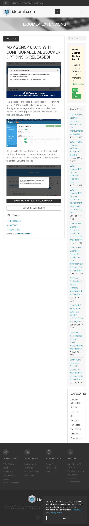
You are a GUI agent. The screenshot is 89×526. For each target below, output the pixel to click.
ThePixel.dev (78, 84)
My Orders (28, 468)
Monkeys (74, 420)
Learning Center (9, 475)
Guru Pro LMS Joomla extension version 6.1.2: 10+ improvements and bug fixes (76, 124)
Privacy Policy (56, 513)
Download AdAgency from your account (33, 201)
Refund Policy (8, 464)
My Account (29, 475)
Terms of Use (77, 510)
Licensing (6, 479)
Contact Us (50, 471)
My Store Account (31, 471)
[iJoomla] (19, 12)
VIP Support (27, 3)
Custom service (73, 482)
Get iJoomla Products (34, 208)
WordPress (75, 429)
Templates (75, 425)
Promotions (75, 438)
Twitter (15, 225)
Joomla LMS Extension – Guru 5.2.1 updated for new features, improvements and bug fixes (76, 369)
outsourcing (75, 433)
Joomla (73, 407)
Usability (74, 411)
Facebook (16, 221)
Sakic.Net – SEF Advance (74, 466)
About (5, 468)
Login (83, 12)
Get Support (15, 3)
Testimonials (8, 471)
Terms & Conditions (11, 483)
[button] (62, 512)
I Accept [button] (65, 518)
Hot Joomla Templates (72, 476)
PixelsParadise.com (75, 471)
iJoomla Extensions (23, 234)
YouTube (16, 229)
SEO (72, 416)
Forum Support (52, 464)
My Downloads (39, 3)
